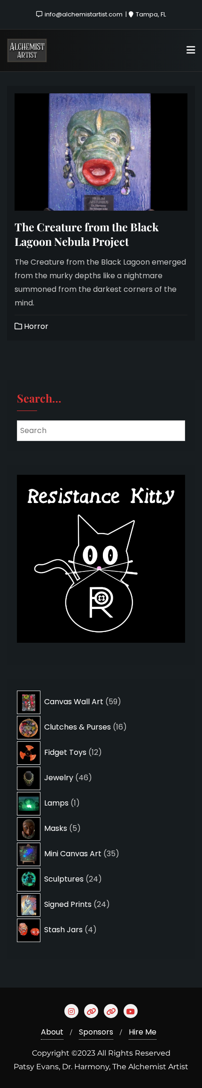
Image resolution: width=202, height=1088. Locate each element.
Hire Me (142, 1032)
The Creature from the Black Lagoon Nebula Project (87, 234)
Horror (35, 326)
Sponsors (96, 1032)
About (52, 1032)
